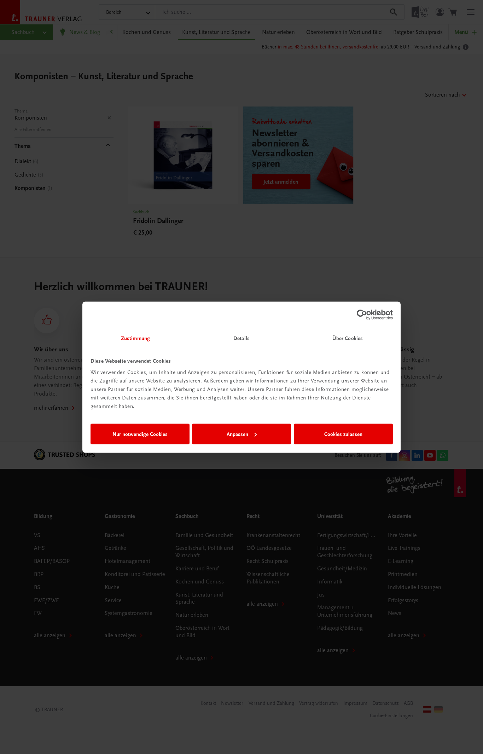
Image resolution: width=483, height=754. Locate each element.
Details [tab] (241, 338)
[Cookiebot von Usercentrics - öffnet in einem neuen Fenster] (362, 315)
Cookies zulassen (343, 434)
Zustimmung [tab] (135, 338)
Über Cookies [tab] (347, 338)
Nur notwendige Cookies (140, 434)
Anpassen (237, 434)
